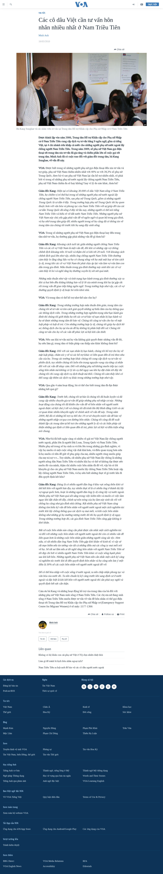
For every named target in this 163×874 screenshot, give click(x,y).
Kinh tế (86, 707)
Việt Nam (7, 707)
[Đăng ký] (114, 686)
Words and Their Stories (94, 775)
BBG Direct (8, 861)
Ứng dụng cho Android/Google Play (59, 829)
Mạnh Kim (8, 728)
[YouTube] (142, 4)
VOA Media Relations (53, 861)
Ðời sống (87, 712)
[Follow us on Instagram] (102, 686)
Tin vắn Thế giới (50, 754)
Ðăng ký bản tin (10, 685)
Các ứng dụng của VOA (94, 829)
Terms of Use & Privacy (94, 797)
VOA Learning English (93, 781)
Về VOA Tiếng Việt (12, 797)
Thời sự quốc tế (49, 690)
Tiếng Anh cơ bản (11, 770)
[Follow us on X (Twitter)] (89, 686)
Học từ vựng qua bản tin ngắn (57, 775)
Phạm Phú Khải (90, 728)
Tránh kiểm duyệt (11, 845)
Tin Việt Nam (48, 685)
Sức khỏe (127, 712)
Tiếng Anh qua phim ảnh (14, 781)
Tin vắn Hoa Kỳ (90, 749)
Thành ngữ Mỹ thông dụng (95, 770)
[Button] (119, 49)
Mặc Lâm (7, 733)
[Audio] (134, 4)
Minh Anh (44, 35)
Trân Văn (127, 728)
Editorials (87, 866)
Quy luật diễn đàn (51, 797)
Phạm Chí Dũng (50, 733)
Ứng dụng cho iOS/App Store (17, 829)
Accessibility (49, 866)
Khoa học (127, 707)
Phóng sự (47, 749)
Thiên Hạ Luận (90, 733)
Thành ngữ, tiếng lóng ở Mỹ (56, 770)
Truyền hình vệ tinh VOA (15, 749)
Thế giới (7, 712)
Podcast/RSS (9, 690)
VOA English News (12, 866)
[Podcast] (108, 686)
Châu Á (46, 707)
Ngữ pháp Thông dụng (13, 775)
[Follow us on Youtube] (96, 686)
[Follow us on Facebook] (84, 686)
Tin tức (42, 12)
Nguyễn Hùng (49, 728)
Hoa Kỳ (46, 712)
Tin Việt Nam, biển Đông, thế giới (19, 754)
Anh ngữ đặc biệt (51, 781)
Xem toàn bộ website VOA (15, 813)
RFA (85, 861)
